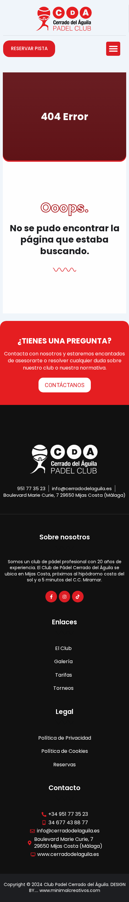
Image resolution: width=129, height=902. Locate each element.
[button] (113, 49)
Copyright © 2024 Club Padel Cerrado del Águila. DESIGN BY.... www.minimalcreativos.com (65, 887)
